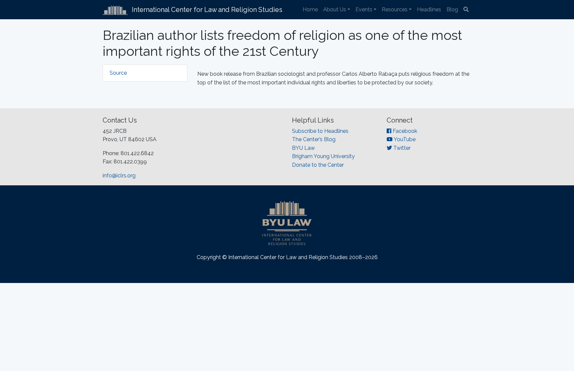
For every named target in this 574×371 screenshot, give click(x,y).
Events (363, 9)
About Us (334, 9)
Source (118, 73)
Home (310, 9)
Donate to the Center (318, 165)
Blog (452, 9)
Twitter (401, 148)
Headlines (429, 9)
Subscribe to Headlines (320, 131)
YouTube (404, 139)
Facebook (404, 131)
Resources (395, 9)
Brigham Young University (323, 156)
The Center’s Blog (313, 139)
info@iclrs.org (119, 175)
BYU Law (303, 148)
